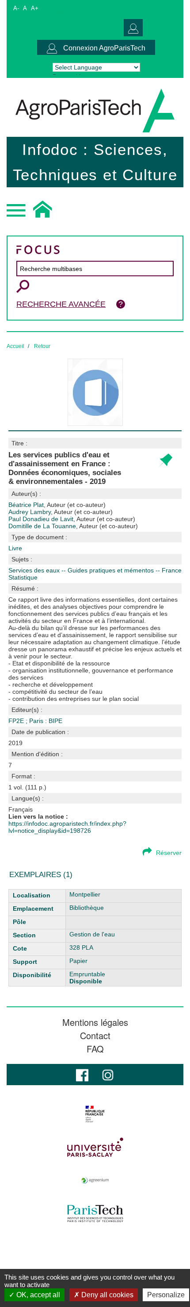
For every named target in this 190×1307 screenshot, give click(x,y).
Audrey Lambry (60, 511)
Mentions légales (95, 1022)
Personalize (166, 1295)
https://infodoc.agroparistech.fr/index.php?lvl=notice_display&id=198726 (67, 827)
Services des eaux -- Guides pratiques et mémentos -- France (95, 570)
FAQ (95, 1048)
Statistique (23, 577)
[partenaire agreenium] (95, 1180)
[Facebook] (82, 1074)
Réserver (169, 852)
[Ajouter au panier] (165, 460)
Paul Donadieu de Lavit (71, 518)
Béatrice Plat (57, 504)
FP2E (17, 720)
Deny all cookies (106, 1295)
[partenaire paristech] (95, 1214)
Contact (95, 1035)
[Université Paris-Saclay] (95, 1147)
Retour (42, 346)
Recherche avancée (61, 304)
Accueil (15, 346)
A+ (34, 8)
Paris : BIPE (45, 720)
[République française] (95, 1114)
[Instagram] (107, 1074)
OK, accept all (37, 1295)
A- (16, 8)
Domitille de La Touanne (73, 526)
